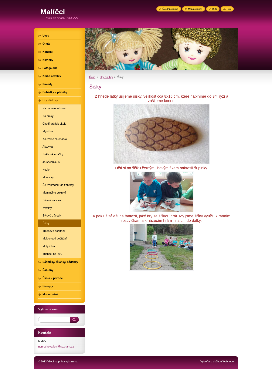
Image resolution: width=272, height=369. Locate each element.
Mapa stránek (195, 9)
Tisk (229, 9)
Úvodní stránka (170, 9)
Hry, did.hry (106, 77)
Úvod (92, 77)
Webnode (228, 361)
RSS (214, 9)
